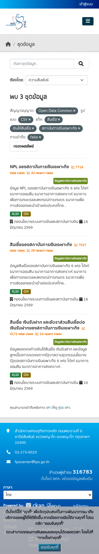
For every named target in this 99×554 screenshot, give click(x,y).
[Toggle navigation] (88, 21)
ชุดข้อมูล (26, 44)
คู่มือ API (63, 407)
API (48, 407)
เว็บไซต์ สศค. (51, 479)
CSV (26, 214)
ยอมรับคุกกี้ (49, 547)
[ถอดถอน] (74, 111)
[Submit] (81, 64)
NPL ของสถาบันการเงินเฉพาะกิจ (40, 166)
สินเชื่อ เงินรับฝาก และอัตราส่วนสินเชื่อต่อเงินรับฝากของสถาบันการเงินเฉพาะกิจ (47, 325)
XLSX (15, 214)
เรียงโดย (16, 80)
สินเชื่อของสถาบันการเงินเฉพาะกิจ (41, 244)
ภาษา (7, 487)
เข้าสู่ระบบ (86, 4)
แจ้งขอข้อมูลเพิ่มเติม (77, 479)
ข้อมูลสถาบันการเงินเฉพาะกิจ (70, 181)
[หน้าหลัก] (8, 44)
